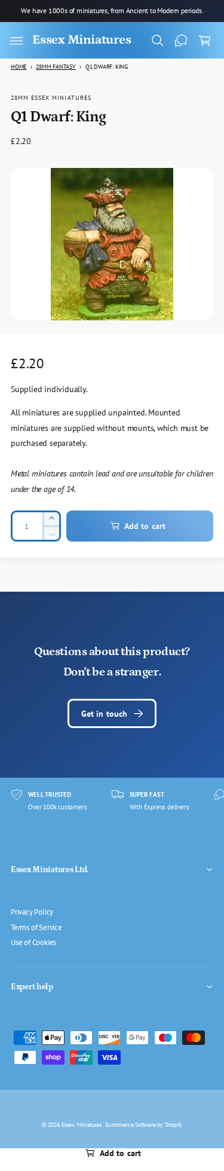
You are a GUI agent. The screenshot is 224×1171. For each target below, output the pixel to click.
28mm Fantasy (56, 67)
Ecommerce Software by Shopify (143, 1124)
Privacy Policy (32, 911)
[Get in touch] (181, 41)
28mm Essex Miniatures (51, 97)
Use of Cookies (33, 942)
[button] (16, 41)
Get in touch (104, 713)
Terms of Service (36, 927)
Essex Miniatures (82, 1124)
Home (18, 67)
